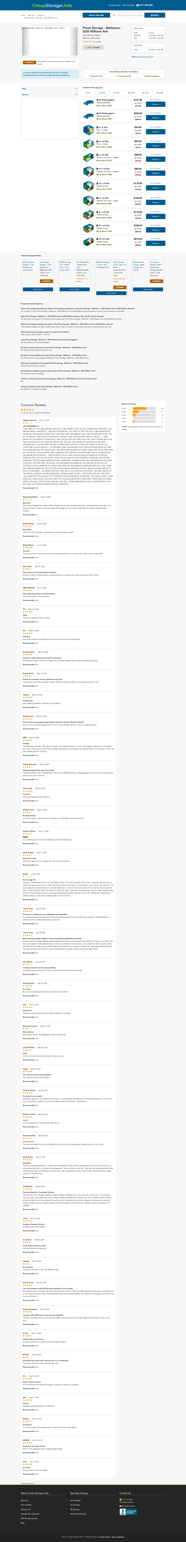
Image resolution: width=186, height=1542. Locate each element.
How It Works (26, 1505)
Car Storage (75, 1505)
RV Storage (74, 1509)
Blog (22, 1522)
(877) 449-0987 (146, 5)
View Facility (38, 289)
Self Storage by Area (29, 1518)
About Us (24, 1500)
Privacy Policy (105, 1537)
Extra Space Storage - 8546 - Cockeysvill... (156, 265)
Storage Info (26, 1509)
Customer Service (128, 1506)
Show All (98, 87)
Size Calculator (128, 5)
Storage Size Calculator (30, 1513)
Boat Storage (75, 1500)
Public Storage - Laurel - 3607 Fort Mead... (119, 265)
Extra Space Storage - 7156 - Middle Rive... (46, 265)
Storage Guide (115, 5)
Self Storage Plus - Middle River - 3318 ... (83, 265)
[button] (26, 41)
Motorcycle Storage (78, 1513)
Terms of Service (118, 1537)
